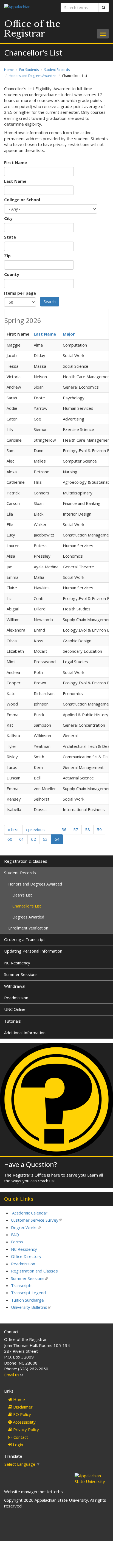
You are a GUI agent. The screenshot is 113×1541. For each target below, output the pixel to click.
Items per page (20, 293)
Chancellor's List (26, 906)
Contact (20, 1437)
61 (21, 839)
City (8, 218)
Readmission (16, 997)
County (11, 274)
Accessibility (24, 1422)
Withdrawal (14, 986)
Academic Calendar (29, 1213)
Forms (17, 1241)
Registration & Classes (25, 861)
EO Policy (21, 1414)
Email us (13, 1374)
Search (50, 301)
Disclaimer (22, 1407)
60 (9, 839)
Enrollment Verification (28, 928)
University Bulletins (30, 1307)
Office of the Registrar (32, 28)
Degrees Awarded (28, 917)
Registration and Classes (34, 1271)
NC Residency (17, 962)
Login (17, 1444)
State (10, 237)
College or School (22, 199)
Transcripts (22, 1285)
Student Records (57, 69)
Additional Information (25, 1032)
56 (63, 829)
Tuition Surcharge (27, 1300)
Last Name (15, 181)
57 (75, 829)
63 (45, 839)
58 (87, 829)
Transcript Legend (28, 1292)
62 (33, 839)
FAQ (15, 1234)
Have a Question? (30, 1164)
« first (13, 829)
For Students (29, 69)
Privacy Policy (25, 1429)
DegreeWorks (26, 1227)
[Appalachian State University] (28, 7)
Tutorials (12, 1021)
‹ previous (35, 829)
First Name (15, 162)
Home (9, 69)
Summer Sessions (21, 974)
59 (99, 829)
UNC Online (15, 1009)
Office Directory (26, 1256)
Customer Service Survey (36, 1220)
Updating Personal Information (33, 951)
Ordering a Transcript (24, 939)
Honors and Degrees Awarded (32, 75)
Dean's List (22, 895)
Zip (7, 255)
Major (69, 334)
